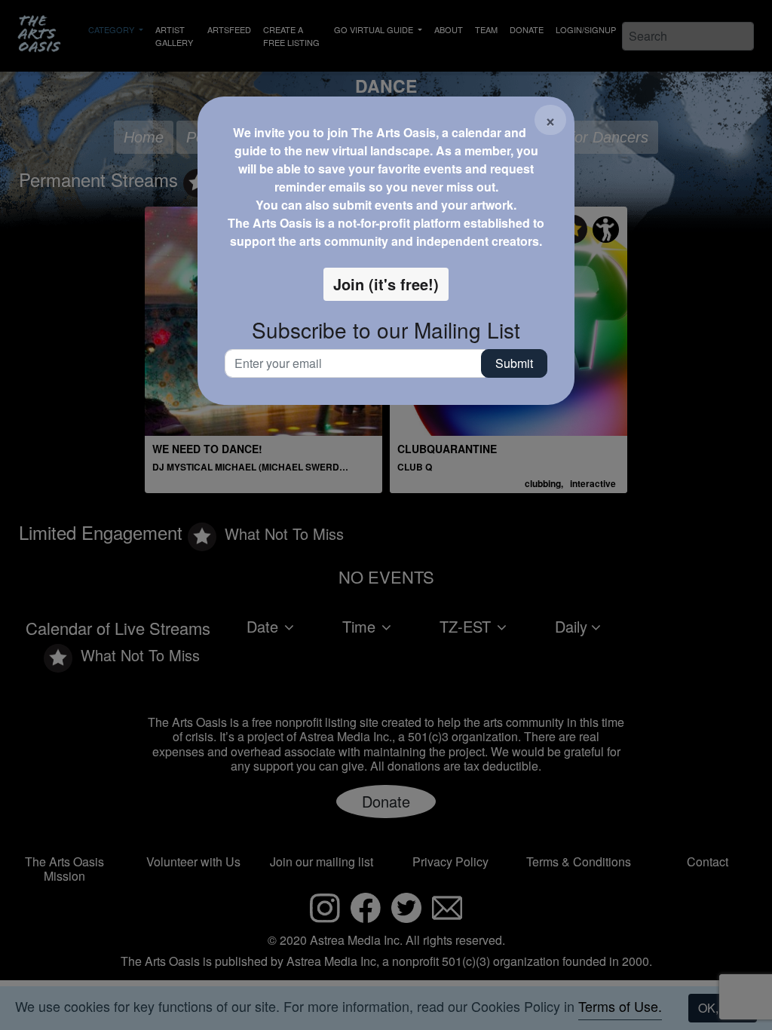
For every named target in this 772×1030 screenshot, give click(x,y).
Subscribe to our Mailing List (386, 330)
